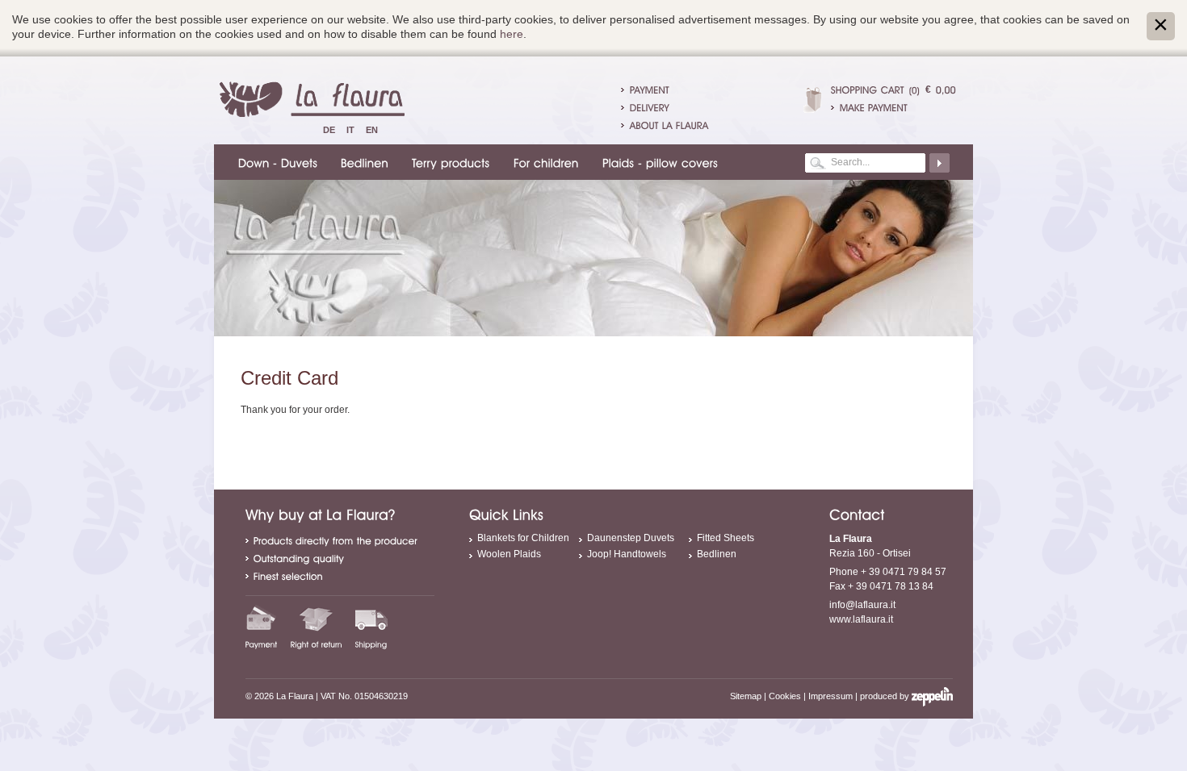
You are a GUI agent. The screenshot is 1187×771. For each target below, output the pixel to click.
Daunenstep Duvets (630, 538)
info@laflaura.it (862, 605)
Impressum (830, 696)
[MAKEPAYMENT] (893, 107)
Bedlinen (716, 554)
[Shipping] (371, 626)
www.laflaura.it (861, 619)
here (511, 33)
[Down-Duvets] (275, 162)
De (329, 130)
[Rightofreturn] (316, 626)
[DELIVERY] (649, 107)
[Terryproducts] (449, 162)
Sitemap (745, 696)
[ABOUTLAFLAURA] (669, 125)
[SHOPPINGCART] (867, 89)
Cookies (785, 696)
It (350, 130)
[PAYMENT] (649, 89)
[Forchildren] (543, 162)
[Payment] (261, 626)
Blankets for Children (523, 538)
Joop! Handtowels (626, 554)
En (372, 130)
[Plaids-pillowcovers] (657, 162)
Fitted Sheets (725, 538)
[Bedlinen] (362, 162)
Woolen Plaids (509, 554)
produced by (886, 696)
